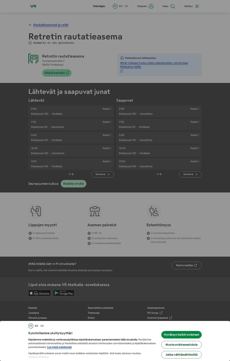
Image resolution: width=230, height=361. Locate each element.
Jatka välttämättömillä (181, 354)
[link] (30, 325)
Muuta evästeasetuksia (181, 344)
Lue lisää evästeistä (59, 347)
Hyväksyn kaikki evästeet (181, 334)
